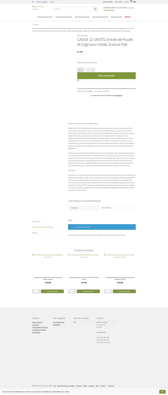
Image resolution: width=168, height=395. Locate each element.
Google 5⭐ (103, 386)
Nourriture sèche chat (82, 17)
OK (162, 392)
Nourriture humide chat (100, 17)
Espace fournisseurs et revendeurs (66, 386)
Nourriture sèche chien (44, 17)
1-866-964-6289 (109, 10)
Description (36, 221)
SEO (55, 386)
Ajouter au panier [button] (52, 291)
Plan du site (111, 386)
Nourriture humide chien (64, 17)
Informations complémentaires (43, 227)
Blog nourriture (116, 17)
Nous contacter (37, 322)
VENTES (128, 17)
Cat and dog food (58, 322)
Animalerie (56, 325)
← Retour (35, 24)
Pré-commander (106, 75)
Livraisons (35, 325)
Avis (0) (34, 233)
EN (33, 2)
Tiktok (97, 386)
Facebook (78, 386)
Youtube (85, 386)
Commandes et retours (40, 327)
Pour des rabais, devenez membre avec (106, 95)
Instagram (91, 386)
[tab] (48, 221)
